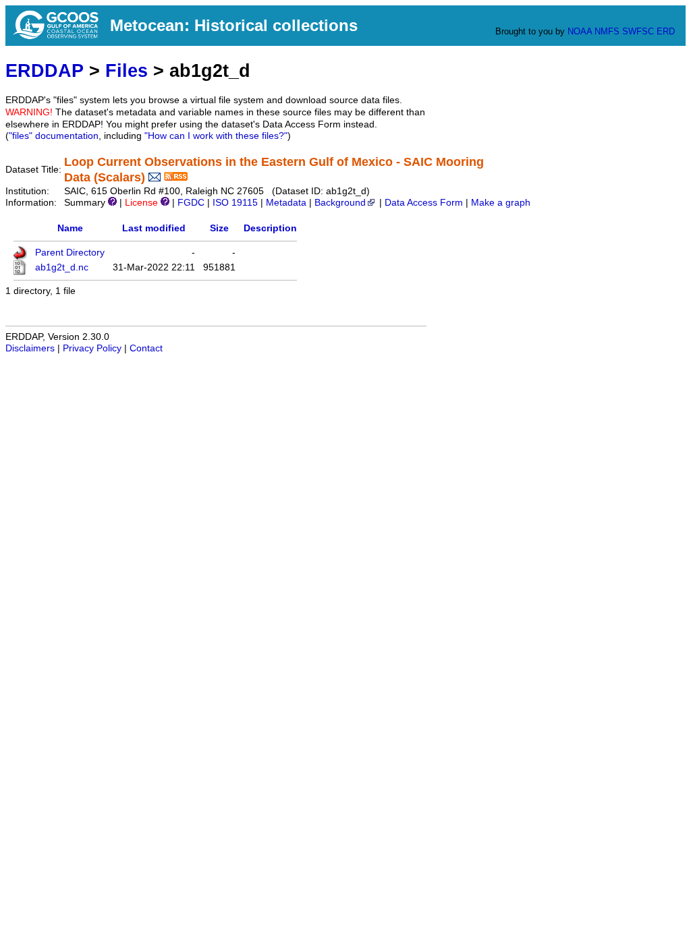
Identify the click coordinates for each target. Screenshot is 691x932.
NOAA (580, 31)
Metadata (286, 203)
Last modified (154, 228)
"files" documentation (54, 136)
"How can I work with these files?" (215, 136)
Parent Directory (70, 252)
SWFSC (638, 31)
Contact (146, 348)
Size (219, 228)
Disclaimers (30, 348)
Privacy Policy (92, 348)
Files (126, 70)
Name (70, 228)
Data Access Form (424, 203)
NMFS (607, 31)
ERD (666, 31)
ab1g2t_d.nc (61, 267)
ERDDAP (44, 70)
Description (270, 228)
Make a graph (500, 203)
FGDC (190, 203)
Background (340, 203)
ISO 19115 (235, 203)
